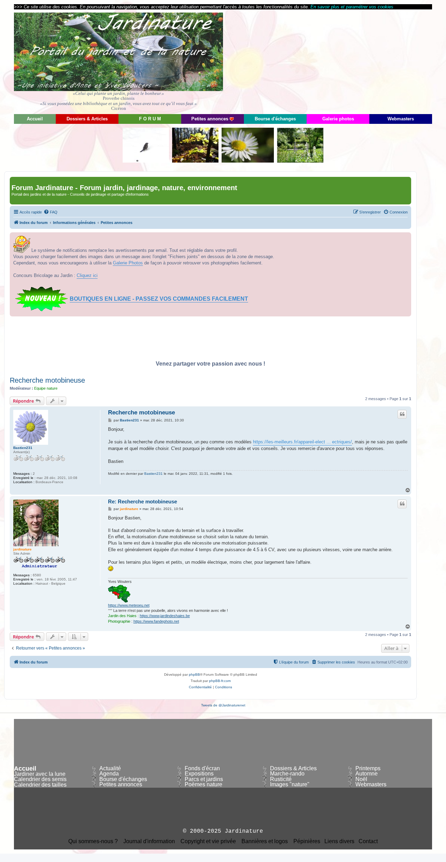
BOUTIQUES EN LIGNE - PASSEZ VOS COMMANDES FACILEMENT (159, 299)
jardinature (22, 549)
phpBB (194, 674)
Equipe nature (45, 388)
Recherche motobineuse (47, 380)
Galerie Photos (128, 262)
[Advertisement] (369, 61)
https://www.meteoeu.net (128, 605)
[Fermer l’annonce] (405, 238)
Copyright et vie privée (208, 841)
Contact (368, 841)
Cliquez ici (87, 275)
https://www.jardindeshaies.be (165, 616)
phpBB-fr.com (220, 681)
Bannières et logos (264, 841)
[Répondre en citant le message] (402, 414)
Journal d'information (149, 841)
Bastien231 (22, 448)
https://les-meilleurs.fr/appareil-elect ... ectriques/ (302, 441)
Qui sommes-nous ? (93, 841)
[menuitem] (50, 212)
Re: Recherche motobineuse (142, 501)
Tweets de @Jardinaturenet (223, 705)
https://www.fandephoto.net (156, 621)
